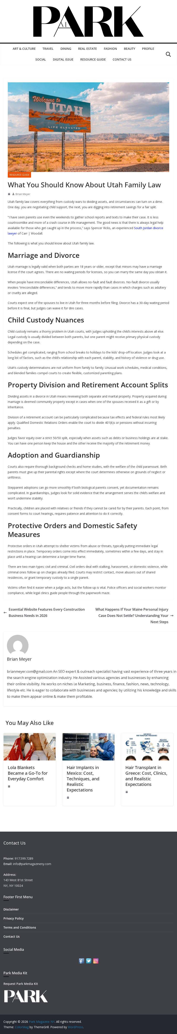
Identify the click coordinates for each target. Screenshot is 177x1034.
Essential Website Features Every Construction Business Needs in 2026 (47, 612)
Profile (148, 49)
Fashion (110, 49)
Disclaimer (11, 909)
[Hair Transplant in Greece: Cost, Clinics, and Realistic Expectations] (147, 736)
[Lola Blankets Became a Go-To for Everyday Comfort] (29, 736)
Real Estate (87, 49)
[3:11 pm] (9, 194)
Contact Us (122, 59)
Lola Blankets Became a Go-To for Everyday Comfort (27, 773)
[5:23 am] (126, 792)
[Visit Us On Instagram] (95, 960)
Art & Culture (24, 49)
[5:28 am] (9, 786)
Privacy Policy (13, 918)
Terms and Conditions (19, 927)
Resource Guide (93, 59)
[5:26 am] (68, 797)
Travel (48, 49)
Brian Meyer (23, 194)
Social (40, 59)
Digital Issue (63, 59)
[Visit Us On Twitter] (88, 960)
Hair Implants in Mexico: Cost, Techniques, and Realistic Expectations (83, 779)
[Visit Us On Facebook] (81, 960)
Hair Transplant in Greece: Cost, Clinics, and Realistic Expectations (146, 776)
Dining (65, 49)
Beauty (129, 49)
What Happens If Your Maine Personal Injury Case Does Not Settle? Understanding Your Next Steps (131, 615)
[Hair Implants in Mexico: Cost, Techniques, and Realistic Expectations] (88, 736)
